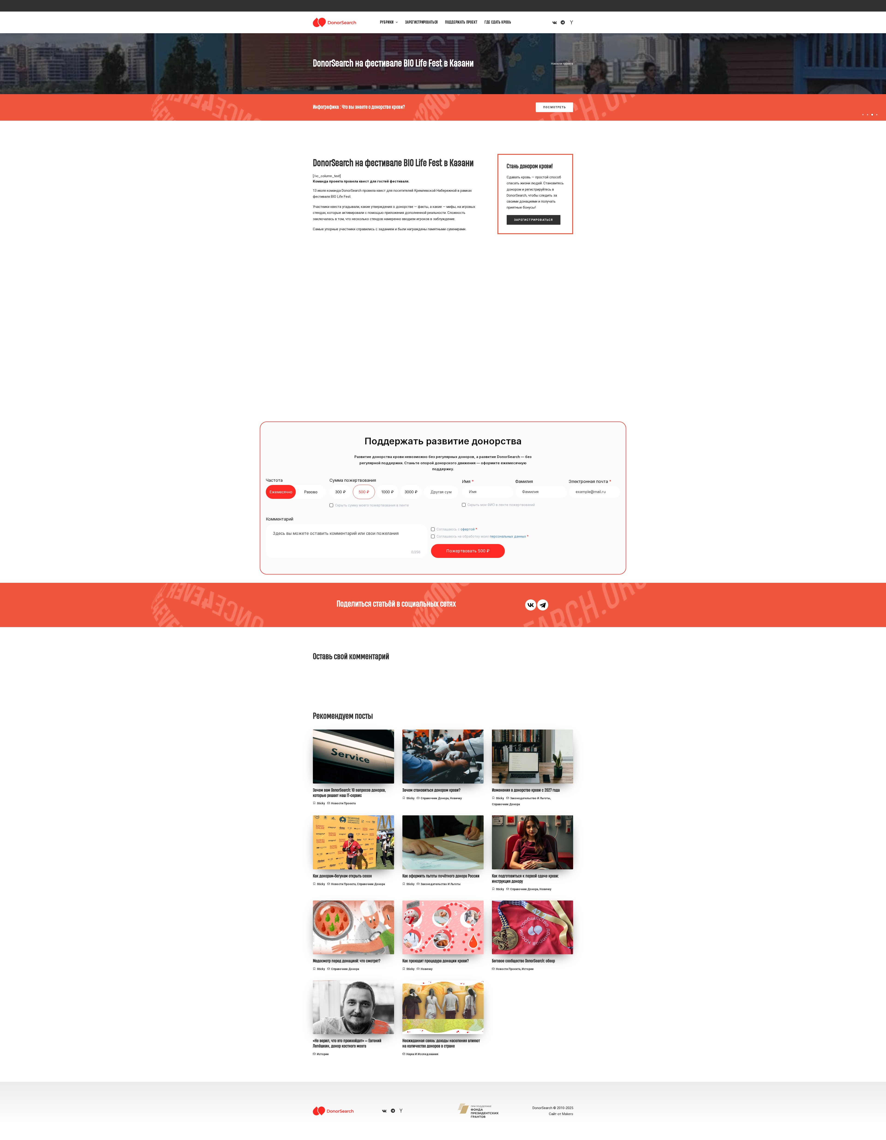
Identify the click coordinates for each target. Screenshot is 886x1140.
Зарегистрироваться (421, 22)
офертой (468, 529)
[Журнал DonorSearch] (334, 22)
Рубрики (387, 22)
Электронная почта (590, 481)
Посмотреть (554, 107)
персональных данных (508, 536)
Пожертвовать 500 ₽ (468, 550)
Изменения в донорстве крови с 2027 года (526, 790)
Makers (567, 1114)
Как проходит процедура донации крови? (435, 961)
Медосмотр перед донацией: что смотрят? (346, 961)
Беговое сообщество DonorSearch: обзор (523, 961)
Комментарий (279, 519)
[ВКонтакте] (530, 604)
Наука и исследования (422, 1054)
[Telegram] (542, 604)
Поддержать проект (461, 22)
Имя (468, 481)
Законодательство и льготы (530, 798)
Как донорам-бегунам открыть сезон (342, 876)
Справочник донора (435, 798)
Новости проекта (562, 63)
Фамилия (524, 481)
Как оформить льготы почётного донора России (440, 876)
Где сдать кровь (498, 22)
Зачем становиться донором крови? (431, 790)
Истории (527, 969)
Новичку (456, 798)
